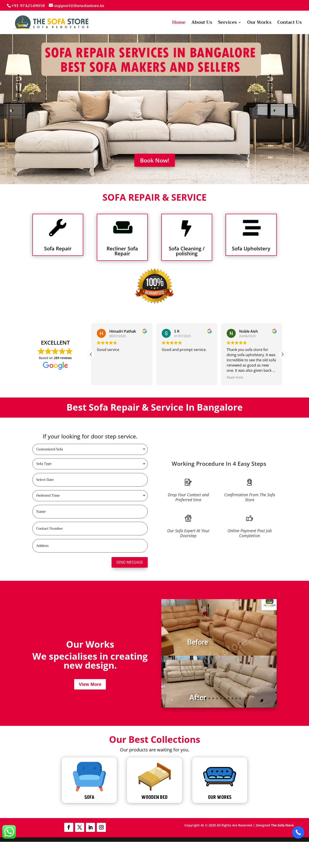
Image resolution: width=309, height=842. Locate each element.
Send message (129, 562)
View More (90, 684)
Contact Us (289, 23)
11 (236, 698)
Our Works (259, 23)
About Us (201, 23)
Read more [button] (235, 377)
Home (178, 23)
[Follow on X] (79, 827)
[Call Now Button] (298, 832)
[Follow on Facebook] (68, 827)
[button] (282, 354)
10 (232, 698)
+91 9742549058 (28, 5)
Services (227, 23)
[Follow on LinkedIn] (90, 827)
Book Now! (154, 160)
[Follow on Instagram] (101, 827)
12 (240, 698)
